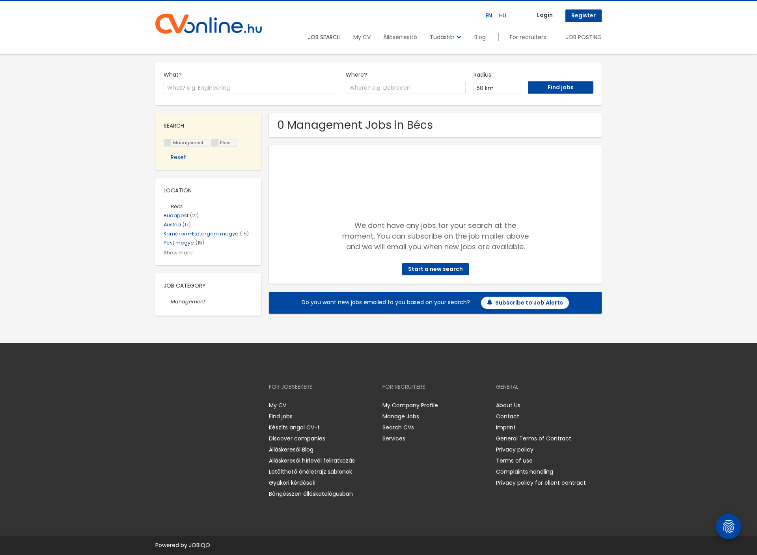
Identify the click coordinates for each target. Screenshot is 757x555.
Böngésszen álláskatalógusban (311, 494)
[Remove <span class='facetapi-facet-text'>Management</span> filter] (167, 142)
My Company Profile (410, 405)
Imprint (506, 427)
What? (173, 75)
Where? (356, 75)
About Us (508, 405)
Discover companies (297, 438)
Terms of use (514, 461)
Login (545, 15)
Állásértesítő (400, 37)
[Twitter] (198, 405)
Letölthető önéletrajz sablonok (310, 472)
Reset (178, 157)
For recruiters (528, 37)
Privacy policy (514, 449)
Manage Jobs (400, 416)
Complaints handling (524, 472)
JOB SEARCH (324, 37)
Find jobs (281, 416)
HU (502, 15)
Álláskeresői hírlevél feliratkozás (312, 461)
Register (583, 15)
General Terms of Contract (533, 438)
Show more (178, 252)
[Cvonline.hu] (208, 24)
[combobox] (251, 88)
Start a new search (435, 269)
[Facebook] (161, 405)
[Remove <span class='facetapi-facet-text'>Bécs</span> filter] (214, 142)
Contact (507, 416)
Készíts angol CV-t (294, 427)
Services (393, 438)
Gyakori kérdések (292, 483)
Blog (480, 37)
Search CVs (398, 427)
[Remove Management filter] (167, 301)
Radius (482, 75)
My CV (362, 37)
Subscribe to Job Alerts (529, 303)
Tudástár (443, 37)
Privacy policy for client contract (541, 483)
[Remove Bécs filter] (167, 206)
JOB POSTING (584, 37)
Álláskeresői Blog (291, 449)
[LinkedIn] (187, 405)
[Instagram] (174, 405)
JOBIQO (199, 545)
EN (488, 15)
